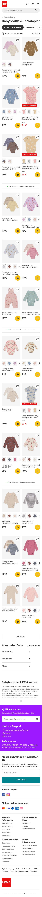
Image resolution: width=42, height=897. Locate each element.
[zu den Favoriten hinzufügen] (17, 40)
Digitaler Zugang (8, 869)
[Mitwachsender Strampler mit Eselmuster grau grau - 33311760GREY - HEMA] (4, 111)
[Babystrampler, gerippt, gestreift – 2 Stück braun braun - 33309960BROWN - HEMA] (10, 64)
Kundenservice (7, 858)
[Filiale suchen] (37, 719)
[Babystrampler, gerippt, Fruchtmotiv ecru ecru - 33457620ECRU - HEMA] (15, 266)
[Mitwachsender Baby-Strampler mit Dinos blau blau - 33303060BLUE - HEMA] (29, 111)
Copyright (13, 871)
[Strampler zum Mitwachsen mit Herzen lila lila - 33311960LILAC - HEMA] (15, 111)
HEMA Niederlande (29, 845)
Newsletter (26, 823)
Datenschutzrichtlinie (24, 869)
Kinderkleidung (7, 826)
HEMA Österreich (28, 855)
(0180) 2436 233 (8, 745)
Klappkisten (6, 836)
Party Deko (6, 832)
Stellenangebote (8, 849)
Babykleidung (9, 17)
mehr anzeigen (33, 645)
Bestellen (7, 736)
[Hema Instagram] (8, 794)
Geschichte (6, 843)
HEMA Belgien (27, 848)
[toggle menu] (38, 4)
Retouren (7, 733)
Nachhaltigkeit (7, 852)
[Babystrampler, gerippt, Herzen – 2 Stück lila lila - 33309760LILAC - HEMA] (4, 64)
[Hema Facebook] (3, 794)
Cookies (5, 871)
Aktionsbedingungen (9, 855)
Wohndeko (6, 829)
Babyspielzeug (7, 651)
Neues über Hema (8, 846)
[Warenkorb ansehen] (33, 4)
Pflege (4, 666)
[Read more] (21, 700)
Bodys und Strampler (13, 27)
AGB (35, 869)
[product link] (11, 48)
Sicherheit (5, 862)
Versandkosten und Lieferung (15, 730)
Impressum (23, 871)
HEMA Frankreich (28, 852)
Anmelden (21, 780)
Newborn (30, 27)
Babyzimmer (7, 659)
